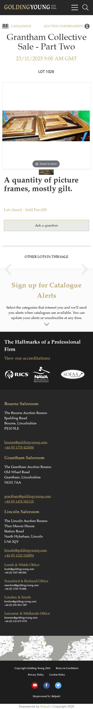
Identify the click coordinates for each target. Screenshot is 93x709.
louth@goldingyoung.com (19, 569)
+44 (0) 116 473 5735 (15, 621)
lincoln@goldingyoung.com (25, 550)
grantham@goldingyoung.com (27, 496)
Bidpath (45, 706)
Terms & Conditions (67, 668)
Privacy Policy (36, 674)
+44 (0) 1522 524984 (19, 555)
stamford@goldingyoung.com (21, 585)
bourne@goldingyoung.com (25, 442)
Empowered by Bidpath (46, 696)
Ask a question (46, 225)
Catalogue (21, 26)
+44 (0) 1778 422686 (19, 447)
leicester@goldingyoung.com (21, 617)
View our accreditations (27, 358)
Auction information (64, 26)
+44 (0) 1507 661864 (15, 572)
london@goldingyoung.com (20, 601)
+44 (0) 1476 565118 (19, 501)
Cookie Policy (57, 674)
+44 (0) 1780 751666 (15, 588)
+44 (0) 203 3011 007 (15, 605)
